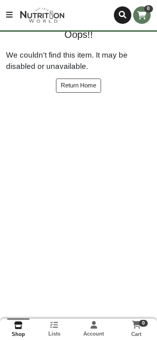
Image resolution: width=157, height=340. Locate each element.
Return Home (78, 85)
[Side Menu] (9, 15)
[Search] (122, 15)
